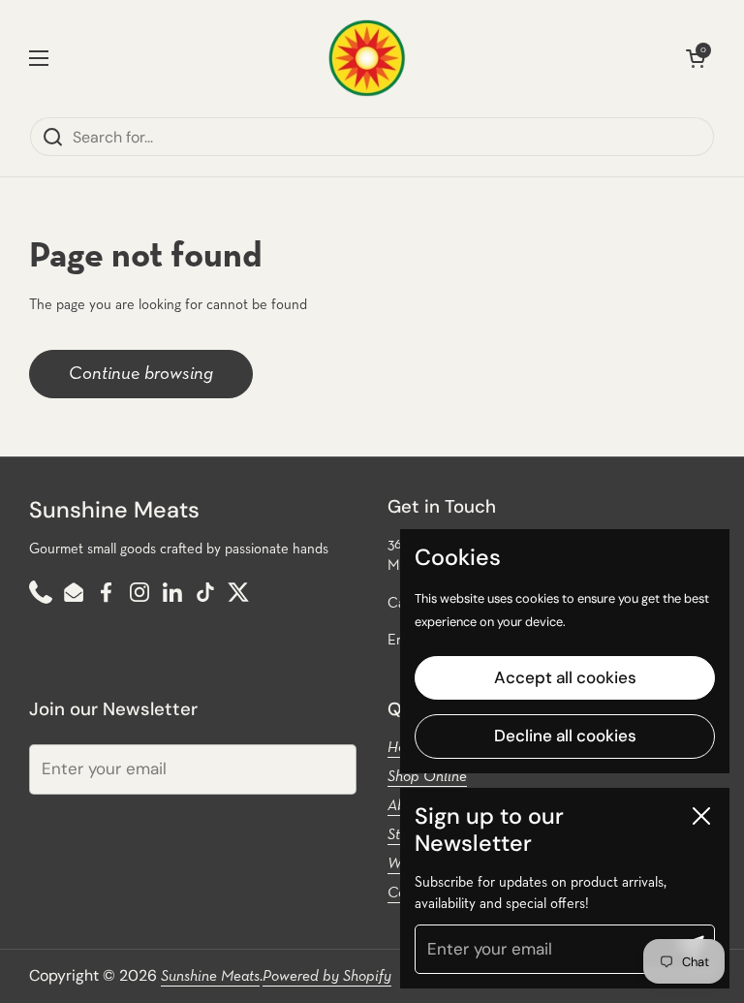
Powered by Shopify (327, 977)
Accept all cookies (565, 677)
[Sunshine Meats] (367, 58)
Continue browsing (141, 373)
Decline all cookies (565, 735)
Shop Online (427, 777)
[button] (695, 58)
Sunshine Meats (210, 977)
